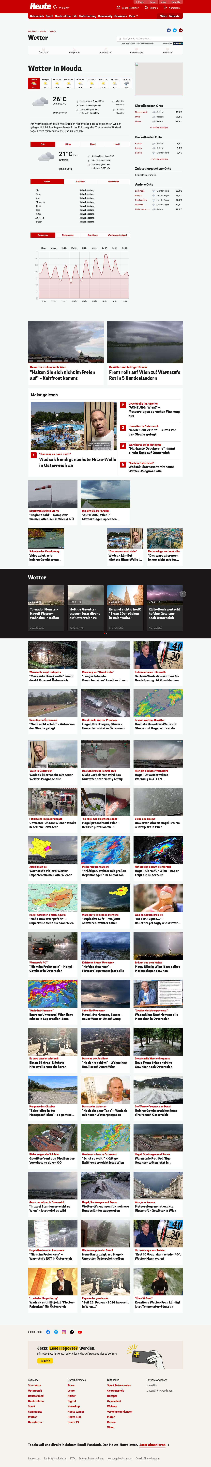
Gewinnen (120, 16)
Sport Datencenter (119, 1385)
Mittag (68, 144)
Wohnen (112, 1406)
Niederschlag (68, 235)
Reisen (111, 1422)
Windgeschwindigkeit (117, 235)
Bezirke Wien (136, 52)
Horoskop (74, 1406)
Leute (71, 1390)
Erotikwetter (113, 182)
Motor (111, 1417)
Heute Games (76, 1411)
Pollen (47, 182)
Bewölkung (93, 235)
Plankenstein (141, 200)
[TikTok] (72, 1332)
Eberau (138, 121)
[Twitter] (175, 30)
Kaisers (138, 148)
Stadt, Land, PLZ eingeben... (137, 38)
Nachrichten (36, 1401)
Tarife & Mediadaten (55, 1458)
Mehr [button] (132, 16)
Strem (137, 117)
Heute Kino (74, 1417)
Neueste (174, 16)
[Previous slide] (28, 594)
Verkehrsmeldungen (119, 1411)
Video (163, 16)
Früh (43, 144)
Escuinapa (140, 191)
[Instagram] (64, 1332)
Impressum (34, 1458)
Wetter (38, 37)
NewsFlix (152, 1385)
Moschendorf (141, 112)
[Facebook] (169, 30)
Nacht (117, 144)
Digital (72, 1401)
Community (105, 16)
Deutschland (36, 1396)
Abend (93, 144)
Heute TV (73, 1422)
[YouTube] (80, 1332)
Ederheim (139, 205)
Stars (71, 1385)
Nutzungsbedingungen (119, 1458)
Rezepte (112, 1396)
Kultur (72, 1396)
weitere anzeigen (160, 128)
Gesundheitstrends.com (160, 1390)
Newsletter (35, 1422)
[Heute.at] (40, 6)
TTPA (73, 1458)
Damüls (138, 153)
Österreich (37, 16)
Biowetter (167, 52)
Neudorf (138, 195)
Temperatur (43, 235)
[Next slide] (183, 594)
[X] (56, 1332)
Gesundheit (114, 1401)
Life (75, 16)
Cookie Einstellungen (147, 1458)
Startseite (32, 31)
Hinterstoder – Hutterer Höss (148, 209)
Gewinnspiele (115, 1390)
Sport (49, 16)
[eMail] (181, 30)
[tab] (104, 633)
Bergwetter (74, 52)
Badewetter (105, 52)
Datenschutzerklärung (91, 1458)
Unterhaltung (87, 16)
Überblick (43, 52)
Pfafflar (138, 143)
